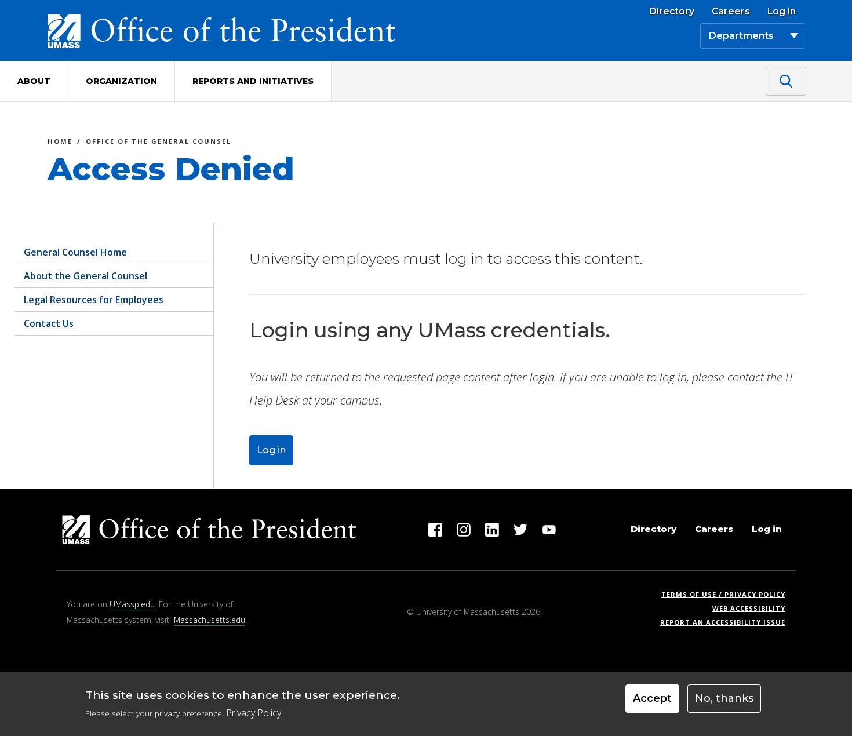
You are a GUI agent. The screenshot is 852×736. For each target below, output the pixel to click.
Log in (781, 11)
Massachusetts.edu (209, 619)
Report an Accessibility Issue (727, 622)
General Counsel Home (75, 252)
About (33, 81)
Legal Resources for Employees (93, 299)
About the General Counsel (85, 275)
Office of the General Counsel (158, 143)
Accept (652, 698)
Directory (671, 11)
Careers (731, 11)
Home (60, 143)
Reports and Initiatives (253, 81)
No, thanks (724, 698)
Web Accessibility (748, 608)
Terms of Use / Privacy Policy (727, 594)
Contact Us (49, 323)
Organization (121, 81)
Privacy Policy (253, 712)
